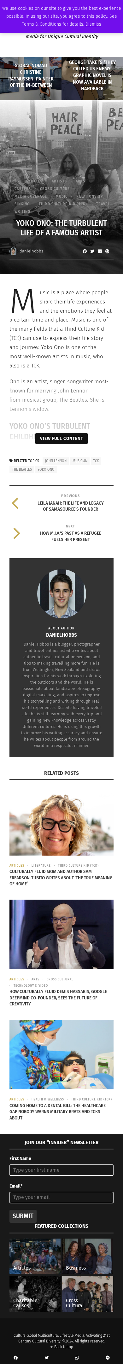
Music (61, 196)
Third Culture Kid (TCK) (63, 204)
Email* (15, 1186)
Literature (41, 865)
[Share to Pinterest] (107, 251)
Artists (59, 181)
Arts (80, 181)
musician (80, 461)
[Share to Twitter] (92, 251)
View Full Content (61, 438)
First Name (20, 1158)
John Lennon (56, 461)
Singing (22, 204)
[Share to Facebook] (84, 251)
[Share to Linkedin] (99, 251)
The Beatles (22, 469)
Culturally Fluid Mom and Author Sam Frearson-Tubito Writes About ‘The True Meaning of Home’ (61, 878)
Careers (23, 189)
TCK (96, 461)
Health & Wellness (48, 1099)
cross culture (55, 189)
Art (13, 181)
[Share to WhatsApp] (77, 1358)
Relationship (89, 196)
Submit (23, 1216)
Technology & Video (31, 985)
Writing (22, 212)
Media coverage (31, 196)
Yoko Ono (46, 469)
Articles (34, 181)
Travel (102, 204)
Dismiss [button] (93, 24)
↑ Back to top (61, 1347)
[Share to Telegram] (107, 1358)
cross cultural (60, 979)
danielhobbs (31, 251)
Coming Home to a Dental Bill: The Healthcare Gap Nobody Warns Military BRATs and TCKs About (57, 1112)
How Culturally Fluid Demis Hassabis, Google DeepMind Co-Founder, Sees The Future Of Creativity (58, 998)
